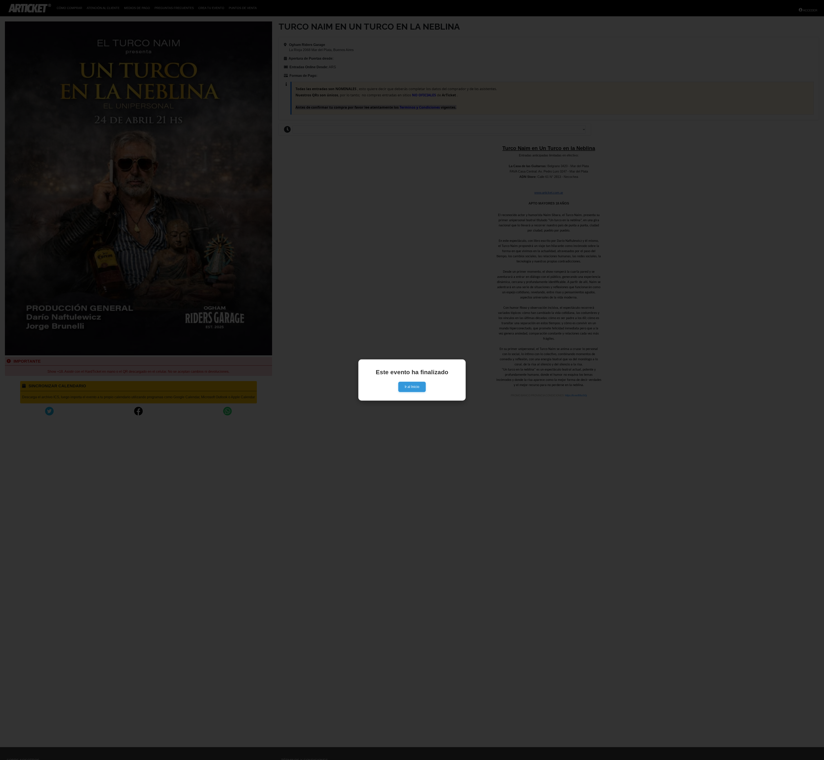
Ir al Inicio (412, 387)
